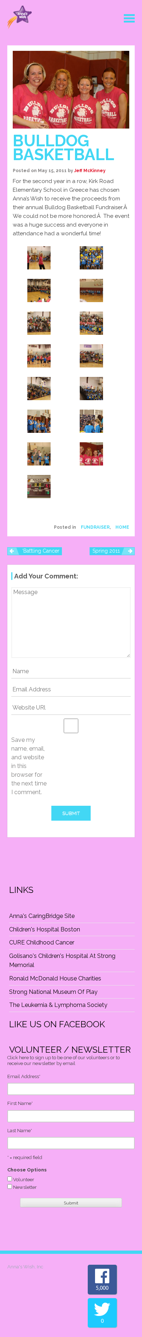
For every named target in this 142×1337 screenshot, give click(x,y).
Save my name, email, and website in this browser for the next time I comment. (29, 766)
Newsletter (25, 1187)
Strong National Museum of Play (53, 991)
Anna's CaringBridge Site (42, 916)
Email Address (23, 1076)
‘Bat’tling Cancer (40, 551)
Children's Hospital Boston (44, 929)
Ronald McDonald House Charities (55, 978)
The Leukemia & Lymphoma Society (58, 1004)
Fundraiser (95, 527)
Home (122, 527)
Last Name (19, 1130)
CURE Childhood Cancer (41, 942)
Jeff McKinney (90, 170)
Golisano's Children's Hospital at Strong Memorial (62, 960)
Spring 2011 (106, 551)
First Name (20, 1103)
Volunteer (23, 1179)
